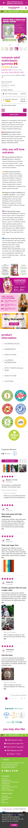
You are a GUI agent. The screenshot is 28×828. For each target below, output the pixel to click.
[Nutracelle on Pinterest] (11, 771)
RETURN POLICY (6, 785)
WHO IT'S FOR (10, 376)
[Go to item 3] (23, 468)
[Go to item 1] (6, 468)
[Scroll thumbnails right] (24, 468)
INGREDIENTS (10, 349)
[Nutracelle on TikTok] (13, 771)
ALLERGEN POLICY (6, 780)
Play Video (14, 324)
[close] (26, 3)
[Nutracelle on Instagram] (6, 771)
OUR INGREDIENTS (6, 798)
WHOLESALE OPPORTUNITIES (10, 787)
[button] (5, 67)
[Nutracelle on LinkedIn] (8, 771)
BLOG (3, 801)
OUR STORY (5, 799)
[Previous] (10, 45)
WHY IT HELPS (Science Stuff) (14, 369)
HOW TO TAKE (10, 355)
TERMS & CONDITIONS (7, 790)
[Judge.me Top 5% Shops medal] (21, 715)
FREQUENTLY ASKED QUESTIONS (10, 782)
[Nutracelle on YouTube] (17, 771)
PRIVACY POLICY (6, 788)
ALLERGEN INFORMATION (10, 361)
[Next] (18, 45)
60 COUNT (4, 85)
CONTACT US (5, 779)
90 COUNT (12, 85)
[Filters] (20, 461)
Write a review (9, 461)
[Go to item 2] (14, 468)
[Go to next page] (25, 698)
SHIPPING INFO (6, 783)
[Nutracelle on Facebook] (4, 771)
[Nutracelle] (14, 7)
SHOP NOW (5, 796)
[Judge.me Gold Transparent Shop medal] (6, 715)
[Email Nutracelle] (2, 771)
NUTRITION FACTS (12, 344)
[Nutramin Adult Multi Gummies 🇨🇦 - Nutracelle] (14, 30)
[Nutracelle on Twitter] (15, 771)
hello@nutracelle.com (11, 766)
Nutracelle (9, 809)
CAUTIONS (9, 381)
